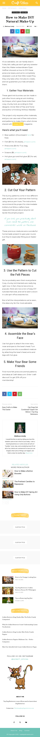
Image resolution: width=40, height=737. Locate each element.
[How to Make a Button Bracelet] (7, 473)
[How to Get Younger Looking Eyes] (7, 580)
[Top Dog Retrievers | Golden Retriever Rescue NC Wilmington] (7, 590)
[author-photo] (20, 433)
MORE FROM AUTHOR (20, 467)
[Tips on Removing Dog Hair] (7, 600)
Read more (29, 453)
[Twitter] (17, 31)
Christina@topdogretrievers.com (24, 708)
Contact (27, 730)
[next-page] (7, 502)
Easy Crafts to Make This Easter (9, 408)
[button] (3, 3)
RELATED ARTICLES (20, 464)
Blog (20, 730)
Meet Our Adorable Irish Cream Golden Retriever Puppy (19, 647)
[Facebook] (12, 31)
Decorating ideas (7, 489)
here (29, 135)
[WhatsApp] (27, 31)
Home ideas (22, 8)
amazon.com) (29, 142)
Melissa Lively (9, 26)
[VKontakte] (26, 722)
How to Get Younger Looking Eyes (25, 577)
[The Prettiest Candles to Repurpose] (7, 484)
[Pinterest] (22, 31)
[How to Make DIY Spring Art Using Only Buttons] (7, 494)
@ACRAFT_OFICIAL (20, 659)
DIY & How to (12, 8)
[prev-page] (3, 502)
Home (4, 8)
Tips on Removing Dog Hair (23, 598)
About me (14, 730)
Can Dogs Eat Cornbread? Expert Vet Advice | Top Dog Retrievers (29, 410)
